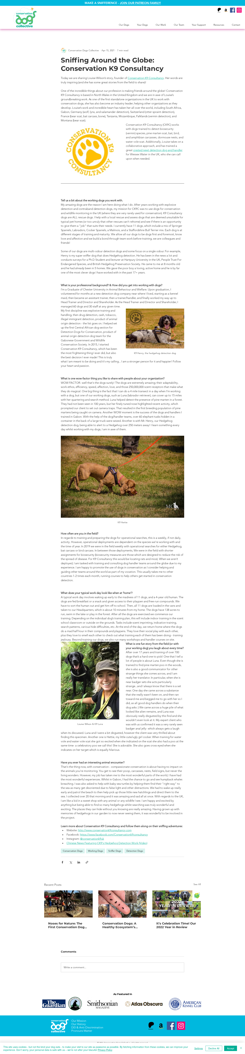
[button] (124, 24)
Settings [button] (198, 1048)
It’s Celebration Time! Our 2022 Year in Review (176, 925)
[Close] (241, 1048)
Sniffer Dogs (114, 850)
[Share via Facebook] (62, 862)
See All (197, 884)
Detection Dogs (134, 850)
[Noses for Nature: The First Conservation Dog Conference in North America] (68, 904)
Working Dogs (95, 850)
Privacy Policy (105, 1050)
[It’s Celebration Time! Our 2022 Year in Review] (176, 904)
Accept (230, 1048)
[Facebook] (232, 10)
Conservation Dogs (73, 850)
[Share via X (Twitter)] (70, 862)
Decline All (213, 1048)
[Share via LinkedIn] (78, 862)
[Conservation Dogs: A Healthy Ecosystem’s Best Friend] (122, 904)
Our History (78, 1024)
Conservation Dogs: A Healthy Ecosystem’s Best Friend (119, 925)
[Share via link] (86, 862)
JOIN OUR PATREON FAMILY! (140, 3)
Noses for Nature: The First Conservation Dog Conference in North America (66, 925)
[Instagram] (239, 10)
